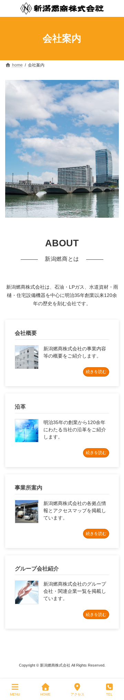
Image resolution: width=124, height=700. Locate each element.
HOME (45, 694)
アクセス (77, 694)
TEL (109, 694)
